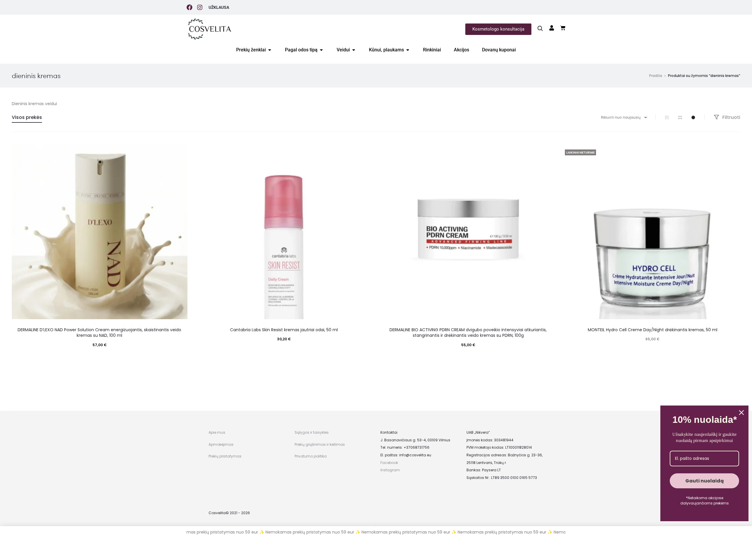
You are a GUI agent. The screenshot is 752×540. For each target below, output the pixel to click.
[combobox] (624, 117)
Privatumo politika (311, 456)
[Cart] (562, 28)
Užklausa (219, 7)
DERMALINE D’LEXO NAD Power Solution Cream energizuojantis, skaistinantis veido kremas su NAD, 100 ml (99, 333)
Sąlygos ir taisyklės (312, 432)
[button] (99, 356)
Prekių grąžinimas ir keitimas (320, 444)
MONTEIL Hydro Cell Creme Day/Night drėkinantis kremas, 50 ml (652, 330)
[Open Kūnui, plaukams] (407, 49)
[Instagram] (200, 7)
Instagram (390, 469)
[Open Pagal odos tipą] (321, 49)
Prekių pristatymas (225, 456)
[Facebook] (189, 7)
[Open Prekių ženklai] (269, 49)
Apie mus (217, 432)
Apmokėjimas (221, 444)
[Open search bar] (540, 28)
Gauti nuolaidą (704, 480)
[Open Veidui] (353, 49)
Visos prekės (27, 117)
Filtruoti (730, 117)
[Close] (741, 413)
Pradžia (655, 75)
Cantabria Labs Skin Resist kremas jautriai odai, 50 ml (284, 330)
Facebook (389, 462)
